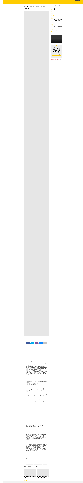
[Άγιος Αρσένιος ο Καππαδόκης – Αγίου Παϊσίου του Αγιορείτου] (52, 14)
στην (30, 466)
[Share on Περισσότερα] (45, 343)
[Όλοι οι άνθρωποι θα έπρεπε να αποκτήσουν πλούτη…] (56, 39)
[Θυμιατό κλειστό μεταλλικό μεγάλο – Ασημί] (52, 30)
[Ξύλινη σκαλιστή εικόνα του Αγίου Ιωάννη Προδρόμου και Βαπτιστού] (52, 9)
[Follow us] (82, 3)
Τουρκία (35, 466)
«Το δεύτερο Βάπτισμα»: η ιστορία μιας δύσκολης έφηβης (43, 477)
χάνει (37, 466)
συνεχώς (32, 466)
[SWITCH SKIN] (80, 3)
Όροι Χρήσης (58, 59)
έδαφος (26, 466)
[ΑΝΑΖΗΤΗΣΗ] (82, 0)
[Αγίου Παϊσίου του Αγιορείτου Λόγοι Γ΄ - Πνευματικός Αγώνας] (52, 26)
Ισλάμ (28, 466)
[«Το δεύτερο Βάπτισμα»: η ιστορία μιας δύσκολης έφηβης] (43, 472)
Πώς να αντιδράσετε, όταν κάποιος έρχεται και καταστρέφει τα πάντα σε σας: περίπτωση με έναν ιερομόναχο (30, 477)
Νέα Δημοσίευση (78, 0)
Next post (25, 480)
